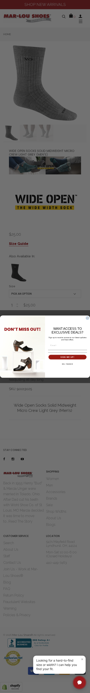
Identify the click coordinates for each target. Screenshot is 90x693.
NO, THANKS (67, 364)
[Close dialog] (87, 317)
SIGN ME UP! (67, 357)
